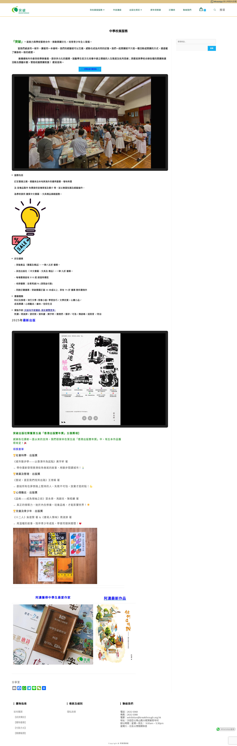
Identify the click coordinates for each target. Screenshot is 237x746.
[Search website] (215, 9)
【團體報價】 (20, 733)
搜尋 (211, 48)
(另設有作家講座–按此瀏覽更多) (39, 310)
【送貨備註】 (20, 717)
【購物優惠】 (20, 722)
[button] (84, 161)
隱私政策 (71, 711)
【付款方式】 (20, 727)
